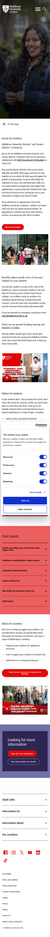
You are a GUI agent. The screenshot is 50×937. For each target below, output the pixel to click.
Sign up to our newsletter (22, 753)
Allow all (25, 500)
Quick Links (25, 800)
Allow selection (25, 509)
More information (12, 227)
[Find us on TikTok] (5, 860)
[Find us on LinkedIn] (38, 852)
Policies (5, 909)
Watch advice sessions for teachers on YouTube (25, 673)
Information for (25, 811)
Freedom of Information (11, 891)
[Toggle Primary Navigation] (38, 9)
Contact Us (6, 915)
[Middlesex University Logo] (11, 9)
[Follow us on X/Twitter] (22, 852)
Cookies (5, 898)
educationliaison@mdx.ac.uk (14, 316)
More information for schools (23, 761)
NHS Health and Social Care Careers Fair (18, 591)
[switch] (43, 465)
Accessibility (6, 874)
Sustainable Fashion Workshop (14, 570)
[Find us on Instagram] (14, 852)
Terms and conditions (10, 880)
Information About (25, 823)
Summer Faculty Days (11, 581)
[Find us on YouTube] (30, 852)
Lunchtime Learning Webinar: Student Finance (20, 560)
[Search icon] (45, 9)
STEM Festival (7, 601)
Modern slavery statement (12, 921)
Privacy (5, 903)
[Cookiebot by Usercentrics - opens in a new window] (35, 425)
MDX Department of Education (30, 160)
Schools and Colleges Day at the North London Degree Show (21, 549)
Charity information (9, 886)
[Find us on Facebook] (5, 852)
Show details (36, 492)
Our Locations (25, 835)
